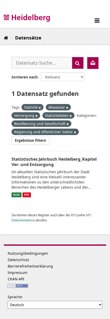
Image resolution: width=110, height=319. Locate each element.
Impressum (17, 272)
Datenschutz (18, 259)
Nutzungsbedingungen (28, 253)
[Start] (6, 38)
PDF (26, 195)
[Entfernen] (40, 107)
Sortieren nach (24, 77)
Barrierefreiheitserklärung (30, 266)
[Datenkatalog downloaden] (92, 63)
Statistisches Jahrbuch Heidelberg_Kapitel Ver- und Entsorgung (54, 161)
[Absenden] (78, 63)
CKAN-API (16, 278)
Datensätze (28, 38)
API (73, 215)
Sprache (15, 296)
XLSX (16, 195)
